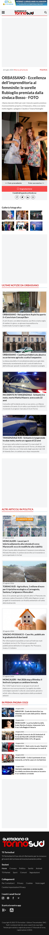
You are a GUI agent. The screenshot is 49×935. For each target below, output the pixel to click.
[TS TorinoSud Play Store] (4, 910)
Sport (15, 872)
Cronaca (13, 868)
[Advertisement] (24, 42)
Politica (43, 70)
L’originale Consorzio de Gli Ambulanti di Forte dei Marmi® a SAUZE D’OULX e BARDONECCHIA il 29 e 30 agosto (30, 736)
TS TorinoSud (20, 922)
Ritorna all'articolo (21, 70)
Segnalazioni (34, 872)
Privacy (20, 883)
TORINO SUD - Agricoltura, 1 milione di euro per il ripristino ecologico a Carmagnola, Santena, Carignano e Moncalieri (23, 589)
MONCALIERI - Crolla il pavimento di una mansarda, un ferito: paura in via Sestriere (30, 759)
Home (4, 868)
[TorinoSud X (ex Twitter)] (8, 898)
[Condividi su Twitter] (22, 197)
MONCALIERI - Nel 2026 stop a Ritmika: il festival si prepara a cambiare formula (22, 681)
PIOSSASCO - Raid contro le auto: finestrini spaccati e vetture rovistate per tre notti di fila (31, 748)
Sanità (30, 868)
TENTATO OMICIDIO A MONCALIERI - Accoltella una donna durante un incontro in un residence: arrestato (30, 771)
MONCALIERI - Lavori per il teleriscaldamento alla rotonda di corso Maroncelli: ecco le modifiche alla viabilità (22, 544)
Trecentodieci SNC (39, 922)
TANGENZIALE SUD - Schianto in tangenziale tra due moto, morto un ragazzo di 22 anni (24, 439)
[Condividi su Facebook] (17, 197)
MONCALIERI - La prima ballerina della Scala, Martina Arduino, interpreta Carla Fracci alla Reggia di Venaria (30, 725)
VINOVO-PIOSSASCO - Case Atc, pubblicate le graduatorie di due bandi (24, 635)
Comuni (23, 872)
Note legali (40, 883)
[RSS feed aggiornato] (3, 898)
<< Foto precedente (13, 183)
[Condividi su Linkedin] (28, 197)
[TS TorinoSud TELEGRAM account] (18, 898)
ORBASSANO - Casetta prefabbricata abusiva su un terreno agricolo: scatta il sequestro (24, 356)
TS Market (6, 872)
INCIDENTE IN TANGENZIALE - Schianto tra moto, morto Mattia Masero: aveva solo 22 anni (24, 397)
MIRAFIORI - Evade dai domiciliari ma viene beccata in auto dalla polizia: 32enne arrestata (30, 713)
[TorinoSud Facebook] (13, 898)
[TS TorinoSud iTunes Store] (11, 910)
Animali (39, 868)
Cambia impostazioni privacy (14, 887)
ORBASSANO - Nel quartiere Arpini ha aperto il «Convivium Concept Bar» (24, 316)
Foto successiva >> (36, 183)
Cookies (29, 883)
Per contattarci (8, 883)
